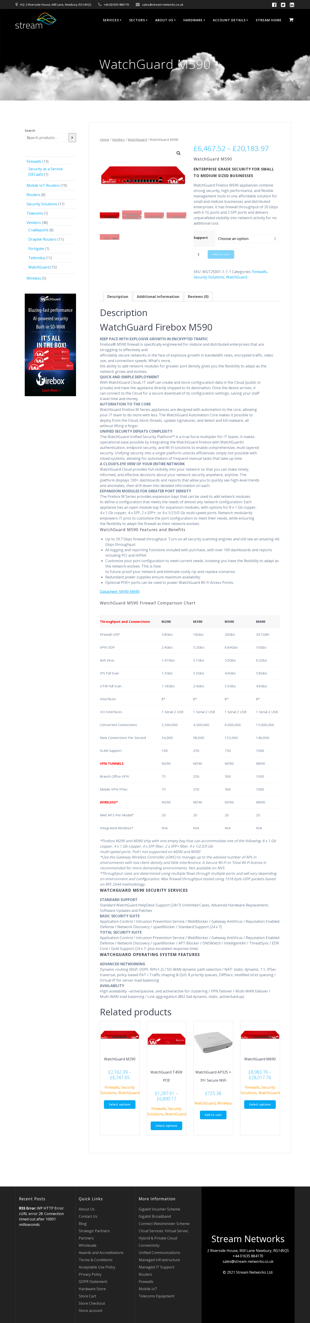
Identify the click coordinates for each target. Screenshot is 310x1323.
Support (201, 237)
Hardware (193, 20)
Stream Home (269, 20)
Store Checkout (92, 1303)
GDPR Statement (93, 1281)
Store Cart (87, 1296)
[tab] (117, 296)
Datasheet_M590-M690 (120, 591)
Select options (120, 1104)
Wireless (224, 1103)
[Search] (72, 137)
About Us (164, 20)
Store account (90, 1310)
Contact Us (88, 1216)
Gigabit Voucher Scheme (159, 1209)
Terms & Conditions (96, 1259)
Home (104, 139)
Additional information (158, 296)
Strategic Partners (94, 1230)
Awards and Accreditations (101, 1252)
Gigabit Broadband (155, 1216)
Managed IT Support (156, 1267)
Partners (86, 1238)
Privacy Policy (90, 1274)
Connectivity (149, 1245)
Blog (83, 1223)
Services (111, 20)
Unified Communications (159, 1252)
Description (117, 296)
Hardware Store (92, 1288)
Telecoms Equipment (156, 1296)
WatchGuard (137, 139)
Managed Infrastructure (159, 1259)
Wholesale (87, 1245)
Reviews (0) (198, 296)
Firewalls (259, 271)
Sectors (137, 20)
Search (30, 130)
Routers (145, 1274)
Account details (229, 20)
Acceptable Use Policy (97, 1267)
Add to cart (220, 254)
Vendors (118, 139)
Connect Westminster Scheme (164, 1223)
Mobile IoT (148, 1288)
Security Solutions (209, 277)
